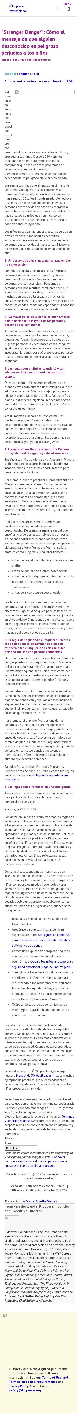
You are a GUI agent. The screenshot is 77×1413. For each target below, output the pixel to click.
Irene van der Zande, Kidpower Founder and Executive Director (37, 1208)
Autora (10, 81)
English (24, 74)
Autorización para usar (34, 81)
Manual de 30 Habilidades (34, 1075)
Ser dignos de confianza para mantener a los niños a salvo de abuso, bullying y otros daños (42, 940)
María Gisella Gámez (41, 1201)
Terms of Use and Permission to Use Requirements (38, 1379)
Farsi (35, 74)
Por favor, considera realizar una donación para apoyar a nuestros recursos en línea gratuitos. (36, 1161)
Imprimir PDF (62, 81)
